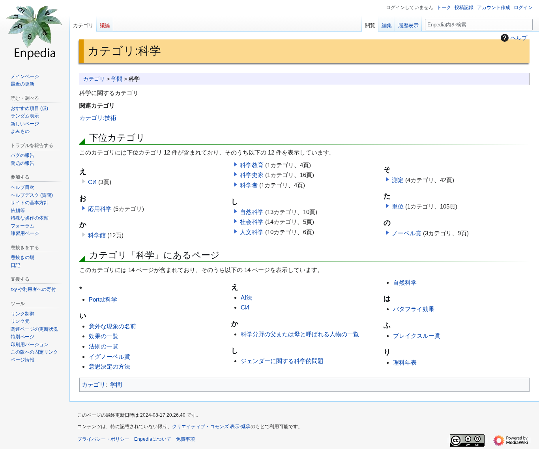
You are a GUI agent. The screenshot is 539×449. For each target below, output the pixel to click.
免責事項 (185, 439)
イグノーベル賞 (109, 356)
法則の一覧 (103, 346)
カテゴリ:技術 (97, 117)
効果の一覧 (103, 336)
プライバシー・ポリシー (103, 439)
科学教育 (252, 165)
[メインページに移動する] (34, 31)
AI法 (246, 297)
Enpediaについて (152, 439)
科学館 (97, 235)
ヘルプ (519, 38)
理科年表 (405, 362)
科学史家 (252, 174)
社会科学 (252, 221)
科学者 (249, 185)
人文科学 (252, 232)
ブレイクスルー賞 (416, 335)
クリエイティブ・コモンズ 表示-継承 (211, 426)
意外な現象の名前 (112, 326)
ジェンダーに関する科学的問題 (282, 361)
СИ (92, 182)
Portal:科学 (103, 299)
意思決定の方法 (109, 366)
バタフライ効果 (413, 309)
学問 (116, 79)
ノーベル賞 (406, 233)
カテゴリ (94, 79)
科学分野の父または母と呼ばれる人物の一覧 (300, 334)
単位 (398, 206)
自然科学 (252, 212)
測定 (398, 180)
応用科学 (100, 208)
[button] (83, 208)
